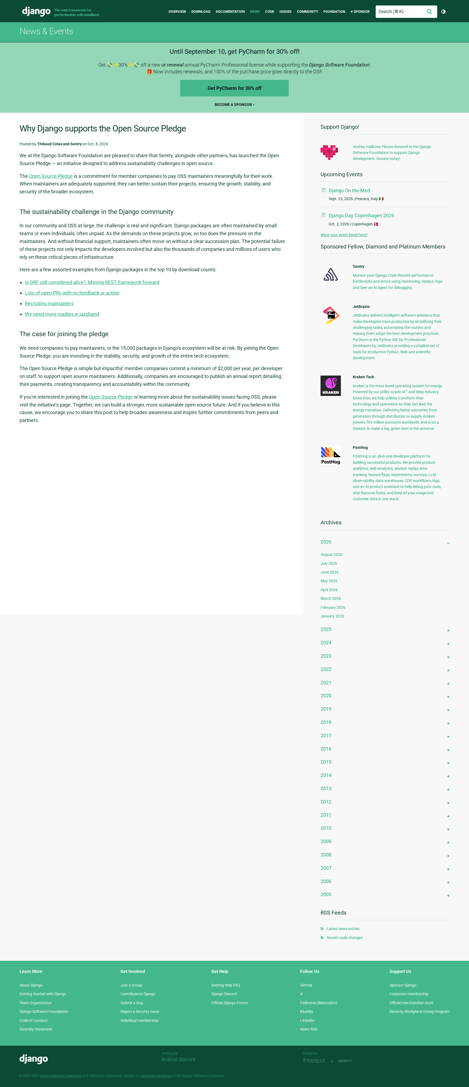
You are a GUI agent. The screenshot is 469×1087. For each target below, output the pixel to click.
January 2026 (332, 616)
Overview (177, 12)
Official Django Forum (229, 1003)
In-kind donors (178, 1059)
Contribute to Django (138, 994)
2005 (326, 894)
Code (269, 12)
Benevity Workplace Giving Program (419, 1011)
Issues (285, 12)
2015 (326, 762)
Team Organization (36, 1003)
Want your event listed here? (344, 235)
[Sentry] (331, 282)
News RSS (308, 1029)
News (255, 12)
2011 (326, 815)
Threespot (316, 1060)
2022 (326, 669)
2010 (326, 828)
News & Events (46, 31)
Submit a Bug (132, 1003)
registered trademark (156, 1076)
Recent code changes (345, 937)
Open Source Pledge (51, 176)
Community (307, 12)
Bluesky (306, 1011)
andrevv (351, 1060)
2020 (326, 695)
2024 (326, 642)
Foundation (334, 12)
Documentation (230, 12)
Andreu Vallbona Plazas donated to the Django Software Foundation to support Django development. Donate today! (392, 152)
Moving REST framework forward (123, 282)
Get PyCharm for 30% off (234, 88)
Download (200, 12)
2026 (326, 542)
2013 (326, 788)
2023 (326, 656)
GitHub (306, 985)
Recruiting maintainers (49, 303)
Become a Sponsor (233, 104)
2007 (326, 868)
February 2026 (333, 607)
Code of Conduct (34, 1020)
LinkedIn (307, 1020)
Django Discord (224, 994)
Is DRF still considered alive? (55, 282)
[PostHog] (331, 463)
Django (36, 12)
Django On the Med (349, 190)
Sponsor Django (402, 985)
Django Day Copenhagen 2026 (361, 215)
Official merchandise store (411, 1003)
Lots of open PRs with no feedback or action (72, 293)
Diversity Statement (36, 1029)
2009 (326, 841)
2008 (326, 855)
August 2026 (331, 554)
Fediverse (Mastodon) (318, 1003)
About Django (31, 985)
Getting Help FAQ (225, 985)
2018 (326, 722)
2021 (326, 682)
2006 (326, 881)
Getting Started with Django (43, 994)
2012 (326, 802)
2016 (326, 749)
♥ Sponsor (360, 12)
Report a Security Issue (140, 1011)
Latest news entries (343, 929)
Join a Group (131, 985)
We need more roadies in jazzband (62, 314)
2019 (326, 709)
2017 (326, 735)
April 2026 (329, 590)
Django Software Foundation (44, 1011)
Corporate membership (408, 994)
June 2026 (329, 572)
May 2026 (329, 581)
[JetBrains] (331, 324)
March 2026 (331, 598)
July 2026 (329, 563)
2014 (326, 775)
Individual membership (140, 1020)
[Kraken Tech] (331, 394)
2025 (326, 629)
